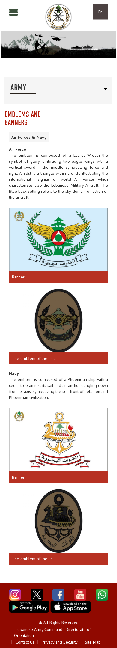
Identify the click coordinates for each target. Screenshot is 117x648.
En (100, 12)
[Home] (58, 17)
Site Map (93, 642)
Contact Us (25, 642)
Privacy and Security (60, 642)
